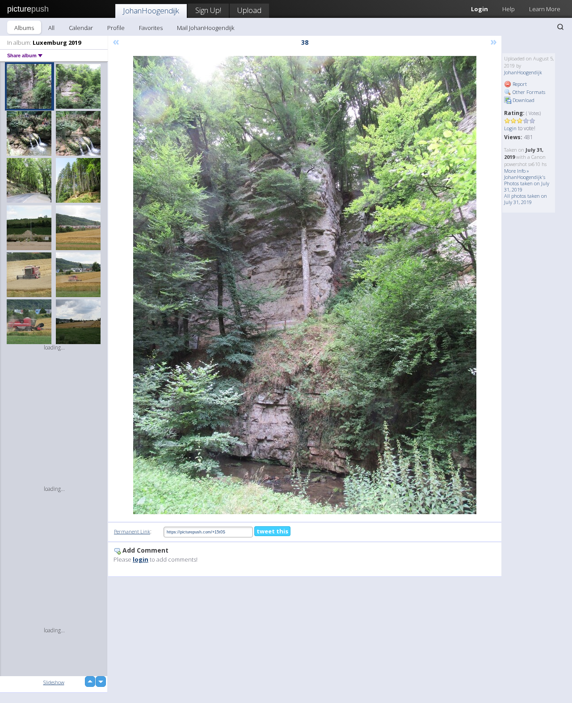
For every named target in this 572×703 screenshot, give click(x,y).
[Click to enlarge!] (304, 285)
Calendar (81, 28)
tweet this (272, 531)
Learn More (544, 9)
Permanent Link (132, 531)
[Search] (560, 27)
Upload (249, 10)
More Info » (516, 170)
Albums (24, 28)
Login (479, 9)
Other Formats (528, 92)
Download (522, 100)
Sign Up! (208, 10)
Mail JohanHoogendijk (205, 28)
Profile (116, 28)
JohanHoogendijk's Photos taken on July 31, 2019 (526, 183)
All (51, 28)
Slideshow (53, 682)
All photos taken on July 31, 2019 (525, 198)
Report (519, 84)
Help (508, 9)
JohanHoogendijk (151, 10)
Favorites (151, 28)
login (140, 559)
